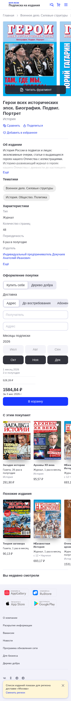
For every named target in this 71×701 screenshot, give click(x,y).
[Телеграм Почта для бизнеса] (23, 678)
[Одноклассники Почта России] (11, 678)
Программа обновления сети (20, 648)
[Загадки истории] (17, 440)
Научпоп (46, 555)
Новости (8, 640)
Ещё (6, 172)
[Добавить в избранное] (26, 425)
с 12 (66, 476)
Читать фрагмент (38, 90)
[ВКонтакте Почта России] (4, 678)
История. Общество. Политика (26, 197)
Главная (8, 15)
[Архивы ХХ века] (47, 440)
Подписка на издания (24, 5)
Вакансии (8, 632)
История (9, 119)
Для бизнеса (10, 655)
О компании (10, 617)
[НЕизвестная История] (47, 518)
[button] (51, 5)
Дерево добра (11, 663)
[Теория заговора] (17, 518)
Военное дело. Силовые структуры (44, 15)
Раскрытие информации (17, 625)
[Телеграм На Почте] (17, 678)
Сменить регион (15, 692)
